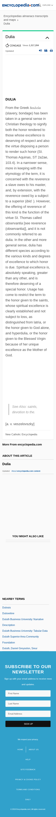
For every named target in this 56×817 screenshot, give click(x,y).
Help (28, 759)
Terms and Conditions (28, 789)
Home (20, 749)
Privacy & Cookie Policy (28, 779)
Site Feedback (28, 769)
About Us (33, 749)
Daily (28, 799)
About (26, 471)
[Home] (20, 5)
